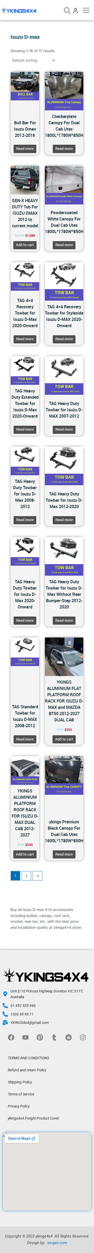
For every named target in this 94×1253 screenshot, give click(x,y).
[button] (86, 9)
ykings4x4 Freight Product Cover (33, 1118)
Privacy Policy (19, 1106)
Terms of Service (21, 1094)
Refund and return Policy (27, 1070)
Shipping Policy (20, 1082)
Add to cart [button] (25, 244)
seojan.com (56, 1242)
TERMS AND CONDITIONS (28, 1058)
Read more (25, 148)
